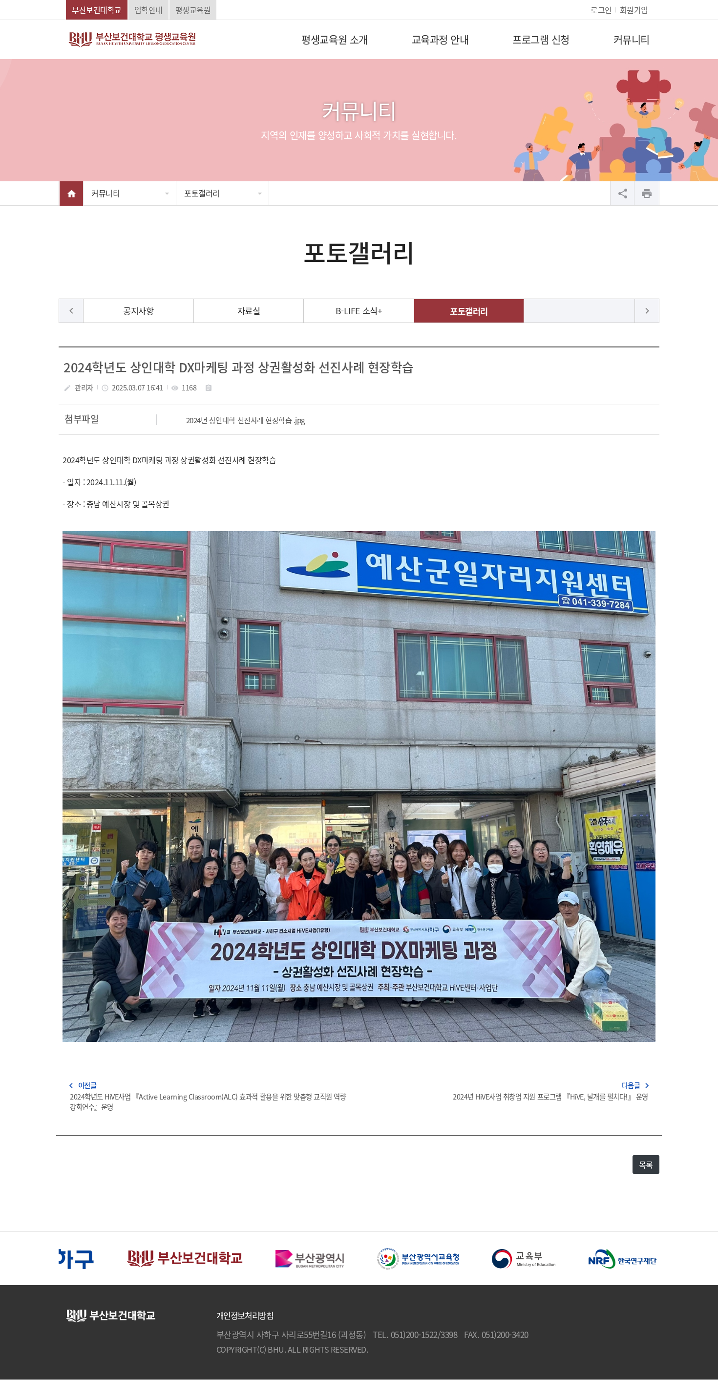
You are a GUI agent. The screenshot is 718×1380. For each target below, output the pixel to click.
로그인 (601, 10)
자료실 (248, 310)
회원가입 (634, 10)
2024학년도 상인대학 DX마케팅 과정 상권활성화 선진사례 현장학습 (238, 367)
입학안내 (148, 10)
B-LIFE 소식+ (359, 310)
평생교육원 (193, 10)
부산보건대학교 (97, 10)
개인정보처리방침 (245, 1315)
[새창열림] (141, 1257)
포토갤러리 (202, 193)
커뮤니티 (105, 193)
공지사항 (138, 310)
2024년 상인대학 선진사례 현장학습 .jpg (245, 420)
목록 (646, 1164)
